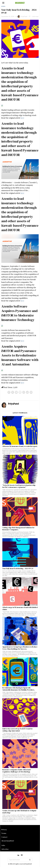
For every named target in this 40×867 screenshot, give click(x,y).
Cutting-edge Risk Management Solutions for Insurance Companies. (18, 529)
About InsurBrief (7, 841)
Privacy (4, 829)
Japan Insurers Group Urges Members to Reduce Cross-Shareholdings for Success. (19, 648)
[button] (29, 859)
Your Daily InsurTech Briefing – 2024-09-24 (17, 569)
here (22, 118)
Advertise (5, 849)
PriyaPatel (24, 16)
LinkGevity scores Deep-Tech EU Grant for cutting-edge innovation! (17, 730)
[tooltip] (8, 392)
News (3, 6)
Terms (3, 833)
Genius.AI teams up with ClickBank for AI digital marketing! (19, 812)
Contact (4, 837)
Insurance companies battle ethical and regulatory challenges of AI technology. (16, 771)
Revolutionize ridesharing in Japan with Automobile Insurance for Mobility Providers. (18, 689)
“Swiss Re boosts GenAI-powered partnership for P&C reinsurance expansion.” (18, 486)
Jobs (3, 845)
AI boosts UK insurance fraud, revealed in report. (19, 446)
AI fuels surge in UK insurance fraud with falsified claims (20, 608)
